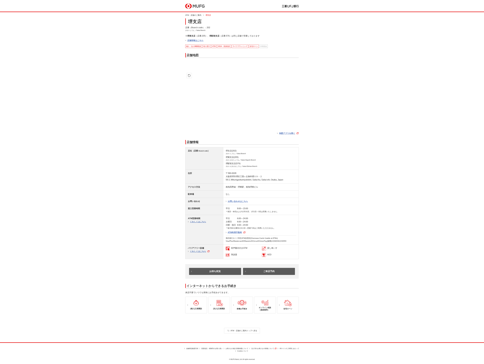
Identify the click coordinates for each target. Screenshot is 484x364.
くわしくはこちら (198, 222)
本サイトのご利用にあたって (289, 348)
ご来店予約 (269, 271)
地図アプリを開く (287, 133)
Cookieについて (242, 351)
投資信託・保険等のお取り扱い (212, 348)
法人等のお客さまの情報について (262, 348)
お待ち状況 (215, 271)
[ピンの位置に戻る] (189, 75)
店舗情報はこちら (195, 40)
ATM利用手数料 (235, 232)
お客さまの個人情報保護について (237, 348)
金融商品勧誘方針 (192, 348)
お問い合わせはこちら (238, 201)
